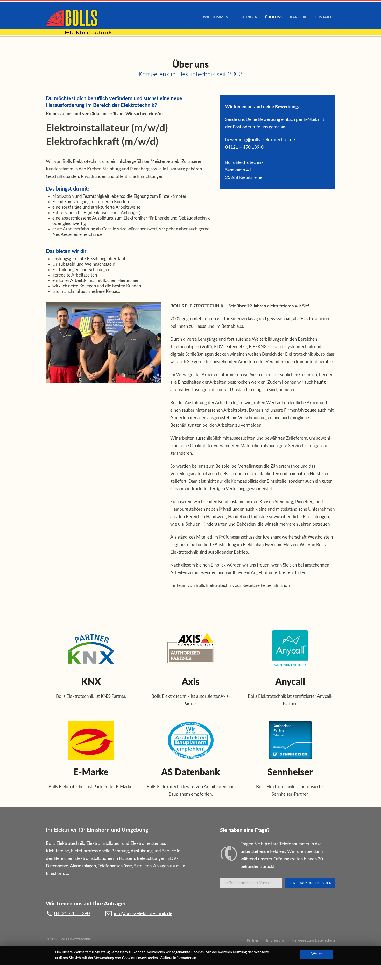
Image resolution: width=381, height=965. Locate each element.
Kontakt (322, 17)
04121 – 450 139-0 (244, 147)
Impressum (275, 940)
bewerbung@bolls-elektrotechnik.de (260, 139)
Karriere (298, 17)
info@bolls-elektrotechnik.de (143, 913)
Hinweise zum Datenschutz (313, 940)
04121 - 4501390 (72, 913)
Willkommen (215, 17)
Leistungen (247, 17)
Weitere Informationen (178, 958)
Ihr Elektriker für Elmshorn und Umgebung (97, 830)
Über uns (274, 17)
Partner (252, 940)
